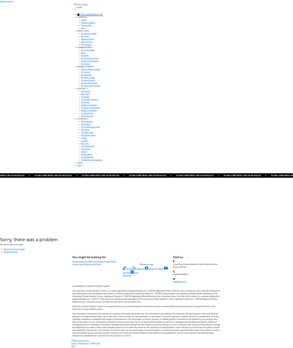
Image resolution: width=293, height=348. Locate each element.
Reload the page (11, 252)
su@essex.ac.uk (180, 281)
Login (79, 7)
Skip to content (6, 1)
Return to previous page (14, 249)
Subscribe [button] (127, 275)
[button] (127, 269)
